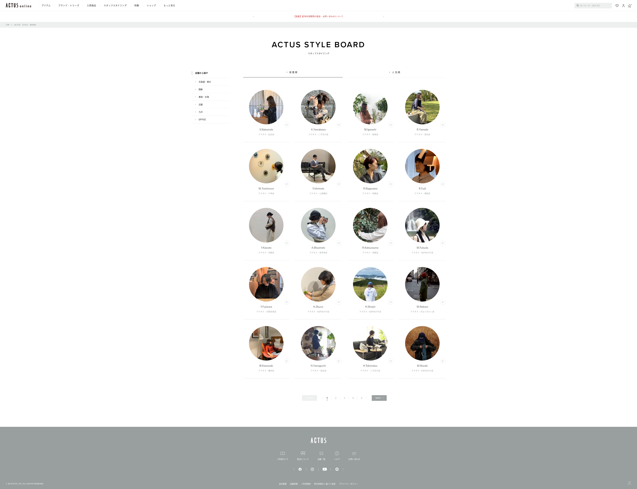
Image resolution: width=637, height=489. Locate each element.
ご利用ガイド (282, 459)
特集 (136, 5)
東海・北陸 (204, 97)
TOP (7, 25)
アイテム (46, 5)
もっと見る (169, 5)
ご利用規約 (306, 484)
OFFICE (202, 120)
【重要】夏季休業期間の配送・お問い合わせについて (318, 16)
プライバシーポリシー (348, 484)
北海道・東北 (205, 82)
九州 (201, 112)
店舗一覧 (321, 459)
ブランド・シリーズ (68, 5)
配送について (303, 459)
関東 (201, 89)
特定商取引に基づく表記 (324, 484)
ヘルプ (337, 459)
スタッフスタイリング (115, 5)
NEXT (378, 398)
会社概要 (283, 484)
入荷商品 (91, 5)
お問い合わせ (354, 459)
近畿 (201, 104)
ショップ (151, 5)
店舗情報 (294, 484)
